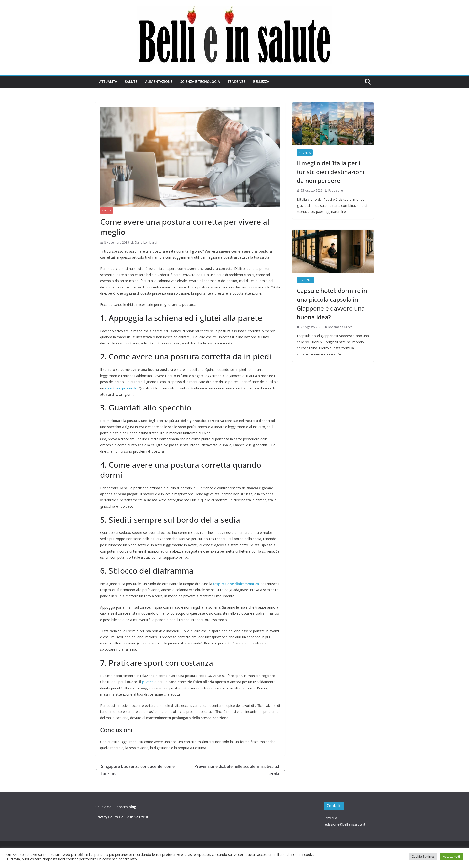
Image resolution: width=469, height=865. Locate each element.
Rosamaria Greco (340, 327)
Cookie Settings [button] (423, 856)
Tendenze (236, 81)
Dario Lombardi (146, 242)
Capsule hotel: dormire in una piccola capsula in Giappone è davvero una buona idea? (332, 304)
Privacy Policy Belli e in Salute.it (121, 817)
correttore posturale (121, 388)
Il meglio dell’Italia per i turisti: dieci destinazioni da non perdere (330, 172)
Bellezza (261, 81)
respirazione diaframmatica (236, 583)
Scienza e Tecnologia (200, 81)
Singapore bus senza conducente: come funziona (138, 770)
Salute (131, 81)
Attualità (108, 81)
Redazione (335, 191)
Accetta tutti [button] (451, 856)
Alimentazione (158, 81)
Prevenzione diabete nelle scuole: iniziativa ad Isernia (236, 770)
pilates (147, 681)
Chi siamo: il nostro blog (115, 806)
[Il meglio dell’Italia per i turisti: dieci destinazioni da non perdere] (333, 123)
